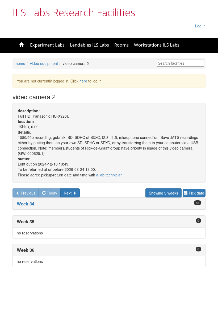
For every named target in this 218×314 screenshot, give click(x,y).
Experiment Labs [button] (47, 45)
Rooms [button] (121, 45)
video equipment (44, 63)
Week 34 (25, 203)
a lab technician (109, 174)
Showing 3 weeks (163, 193)
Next (68, 193)
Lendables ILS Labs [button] (89, 45)
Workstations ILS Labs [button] (156, 45)
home (20, 63)
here (83, 81)
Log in (200, 25)
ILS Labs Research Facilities (73, 12)
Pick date (196, 193)
